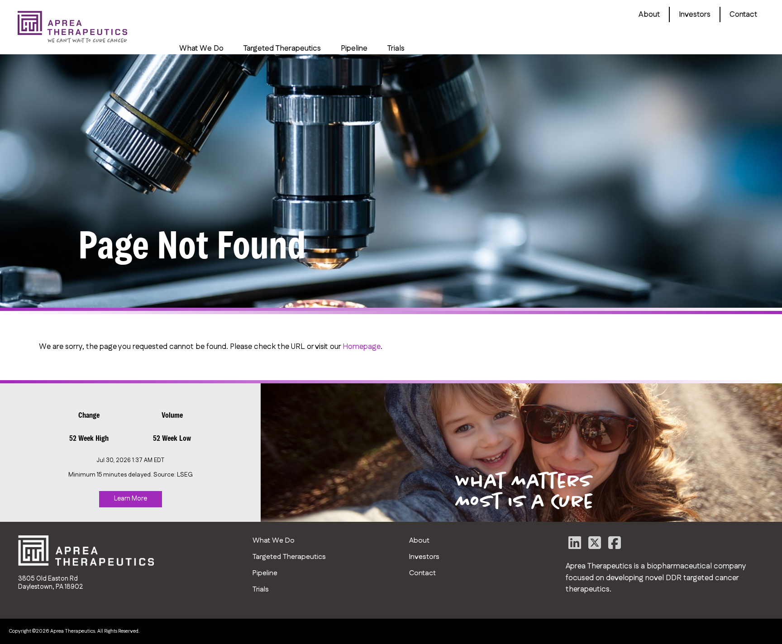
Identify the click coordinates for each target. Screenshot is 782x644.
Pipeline (354, 48)
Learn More (130, 498)
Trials (396, 48)
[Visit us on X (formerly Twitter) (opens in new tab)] (596, 545)
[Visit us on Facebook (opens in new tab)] (615, 545)
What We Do (201, 48)
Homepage (362, 346)
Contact (743, 14)
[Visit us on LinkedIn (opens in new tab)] (576, 545)
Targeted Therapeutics (282, 48)
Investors (694, 14)
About (649, 14)
